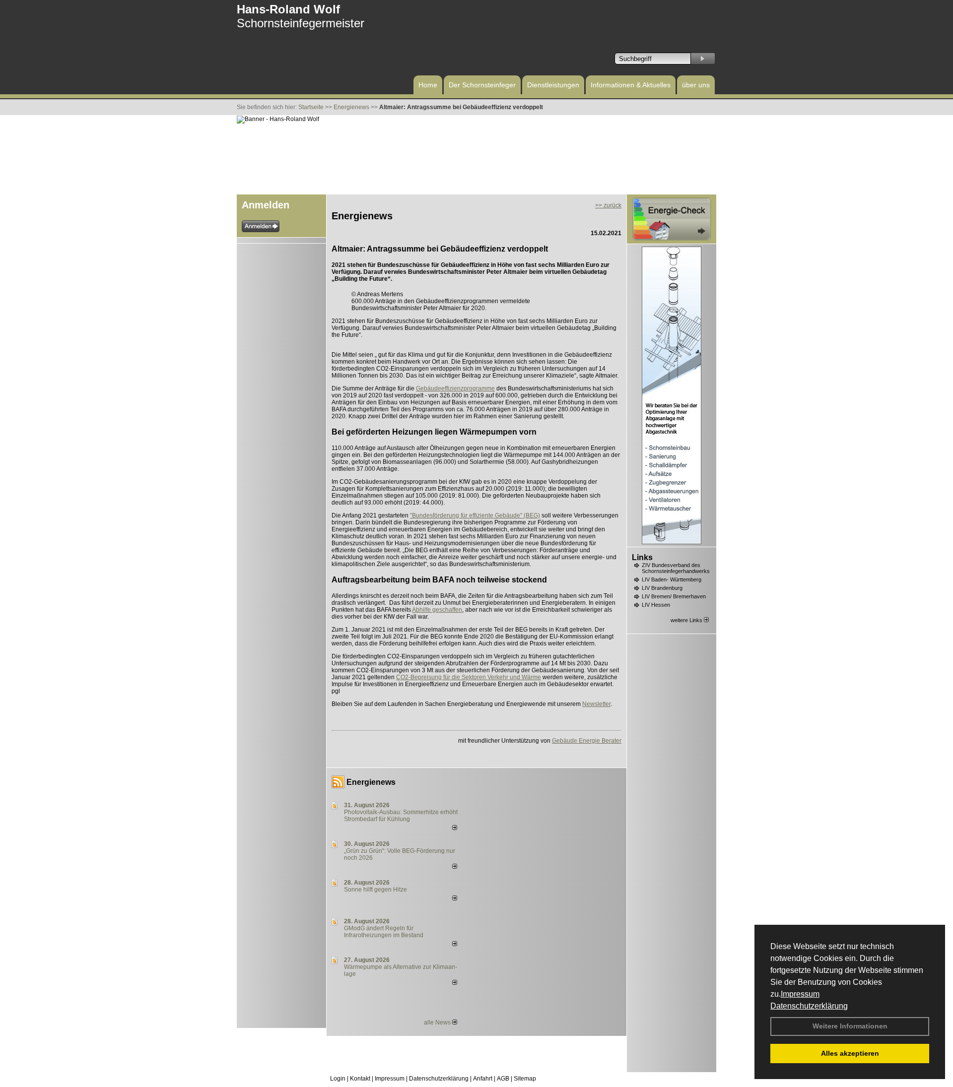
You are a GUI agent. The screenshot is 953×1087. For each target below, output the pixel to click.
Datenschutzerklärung (809, 1006)
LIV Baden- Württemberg (671, 579)
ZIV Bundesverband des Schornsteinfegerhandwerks (676, 568)
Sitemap (525, 1078)
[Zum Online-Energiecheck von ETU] (671, 239)
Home (427, 85)
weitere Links (687, 620)
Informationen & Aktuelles (631, 85)
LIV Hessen (656, 605)
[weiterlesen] (454, 828)
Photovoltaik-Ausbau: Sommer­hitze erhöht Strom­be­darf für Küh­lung (401, 816)
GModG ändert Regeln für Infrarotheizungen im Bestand (383, 932)
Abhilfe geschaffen (437, 609)
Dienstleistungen (553, 85)
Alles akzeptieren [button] (850, 1053)
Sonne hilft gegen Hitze (375, 889)
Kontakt (360, 1078)
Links (642, 557)
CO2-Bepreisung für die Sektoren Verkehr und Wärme (468, 677)
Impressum (800, 994)
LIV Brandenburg (662, 588)
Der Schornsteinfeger (482, 85)
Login (337, 1078)
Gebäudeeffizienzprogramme (455, 388)
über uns (696, 85)
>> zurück (608, 205)
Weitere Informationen (850, 1026)
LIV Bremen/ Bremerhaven (674, 596)
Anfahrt (482, 1078)
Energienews (371, 782)
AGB (503, 1078)
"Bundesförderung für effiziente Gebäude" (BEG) (475, 515)
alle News (438, 1022)
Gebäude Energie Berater (586, 740)
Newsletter (596, 704)
